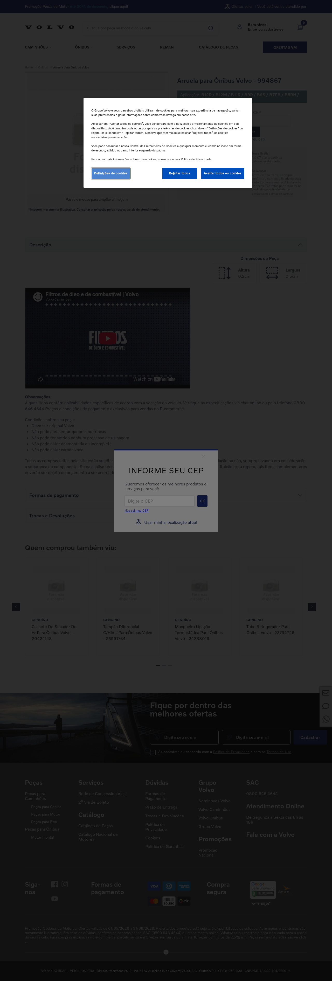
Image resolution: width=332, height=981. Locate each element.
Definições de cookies (110, 173)
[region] (168, 143)
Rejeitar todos (179, 173)
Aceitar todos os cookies (222, 173)
